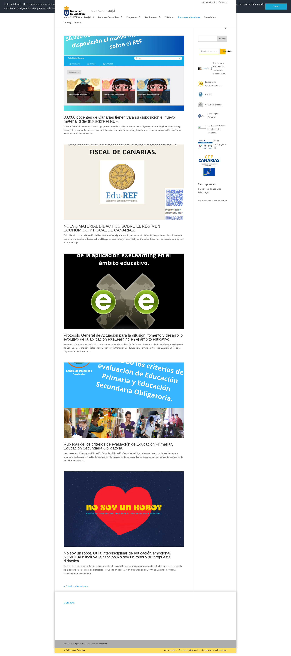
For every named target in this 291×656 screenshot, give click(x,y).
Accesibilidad (208, 2)
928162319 (69, 618)
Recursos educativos (189, 17)
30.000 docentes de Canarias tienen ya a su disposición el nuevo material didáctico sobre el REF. (119, 119)
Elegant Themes (79, 644)
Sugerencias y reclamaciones (214, 650)
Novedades (210, 17)
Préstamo (169, 17)
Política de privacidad (188, 650)
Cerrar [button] (276, 6)
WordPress (103, 644)
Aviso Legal (203, 192)
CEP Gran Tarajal (82, 17)
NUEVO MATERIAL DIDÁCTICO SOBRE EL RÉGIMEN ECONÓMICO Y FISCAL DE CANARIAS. (112, 228)
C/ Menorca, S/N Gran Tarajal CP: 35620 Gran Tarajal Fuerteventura (78, 611)
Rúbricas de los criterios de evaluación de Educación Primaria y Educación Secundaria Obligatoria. (118, 446)
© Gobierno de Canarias (74, 650)
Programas (131, 17)
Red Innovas (150, 17)
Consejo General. (73, 22)
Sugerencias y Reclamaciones (212, 200)
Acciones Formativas (108, 17)
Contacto (223, 2)
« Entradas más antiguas (76, 586)
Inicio (66, 17)
